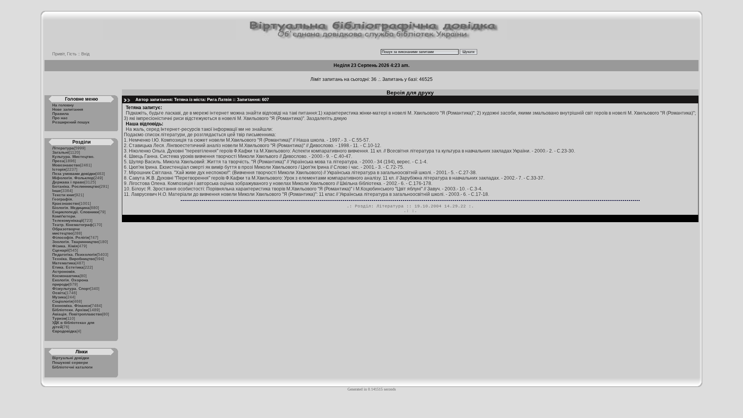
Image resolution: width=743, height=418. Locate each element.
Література (63, 148)
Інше (56, 190)
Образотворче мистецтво (66, 231)
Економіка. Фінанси (71, 305)
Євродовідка (64, 331)
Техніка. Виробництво (73, 259)
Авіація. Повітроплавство (77, 314)
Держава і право (68, 182)
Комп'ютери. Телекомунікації (67, 218)
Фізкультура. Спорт (71, 288)
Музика (59, 297)
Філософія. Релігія (70, 237)
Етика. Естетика (68, 267)
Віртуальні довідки (70, 358)
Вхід (85, 53)
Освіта (58, 293)
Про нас (60, 118)
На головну (63, 105)
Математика (63, 263)
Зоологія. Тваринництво (75, 242)
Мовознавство (66, 165)
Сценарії (60, 250)
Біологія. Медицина (71, 208)
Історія (59, 169)
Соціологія (62, 301)
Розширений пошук (70, 122)
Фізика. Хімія (65, 246)
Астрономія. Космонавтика (66, 273)
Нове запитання (67, 109)
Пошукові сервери (70, 362)
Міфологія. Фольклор (73, 178)
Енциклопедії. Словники (75, 212)
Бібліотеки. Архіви (70, 310)
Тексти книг (63, 195)
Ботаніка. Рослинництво (75, 186)
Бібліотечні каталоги (72, 367)
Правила (60, 113)
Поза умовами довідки (74, 173)
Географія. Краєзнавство (65, 201)
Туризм (59, 318)
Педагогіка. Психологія (74, 254)
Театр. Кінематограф (72, 225)
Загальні (60, 152)
